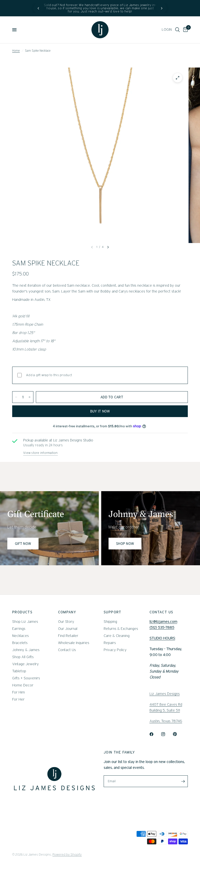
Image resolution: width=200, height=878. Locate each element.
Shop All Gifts (23, 657)
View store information (40, 453)
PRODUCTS (22, 612)
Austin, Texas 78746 (166, 721)
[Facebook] (155, 734)
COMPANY (67, 612)
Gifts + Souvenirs (26, 678)
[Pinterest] (178, 734)
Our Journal (67, 628)
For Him (18, 692)
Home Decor (22, 685)
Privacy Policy (115, 650)
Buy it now (100, 411)
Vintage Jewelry (25, 664)
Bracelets (20, 643)
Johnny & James (26, 650)
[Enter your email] (183, 781)
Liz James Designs (165, 694)
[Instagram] (166, 734)
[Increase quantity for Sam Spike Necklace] (29, 397)
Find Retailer (68, 636)
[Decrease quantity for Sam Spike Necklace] (16, 397)
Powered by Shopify (67, 854)
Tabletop (19, 671)
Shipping (110, 621)
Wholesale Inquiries (73, 643)
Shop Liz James (25, 621)
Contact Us (67, 650)
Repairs (110, 643)
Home (16, 50)
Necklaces (20, 636)
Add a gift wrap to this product (49, 375)
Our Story (66, 621)
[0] (184, 29)
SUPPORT (112, 612)
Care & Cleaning (117, 636)
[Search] (177, 29)
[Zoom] (177, 77)
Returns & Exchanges (121, 628)
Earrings (18, 628)
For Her (18, 699)
